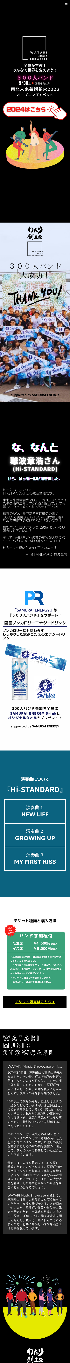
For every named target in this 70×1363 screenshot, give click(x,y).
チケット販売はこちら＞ (35, 1001)
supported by (21, 395)
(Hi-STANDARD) (35, 469)
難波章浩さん (35, 461)
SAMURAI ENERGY (45, 395)
